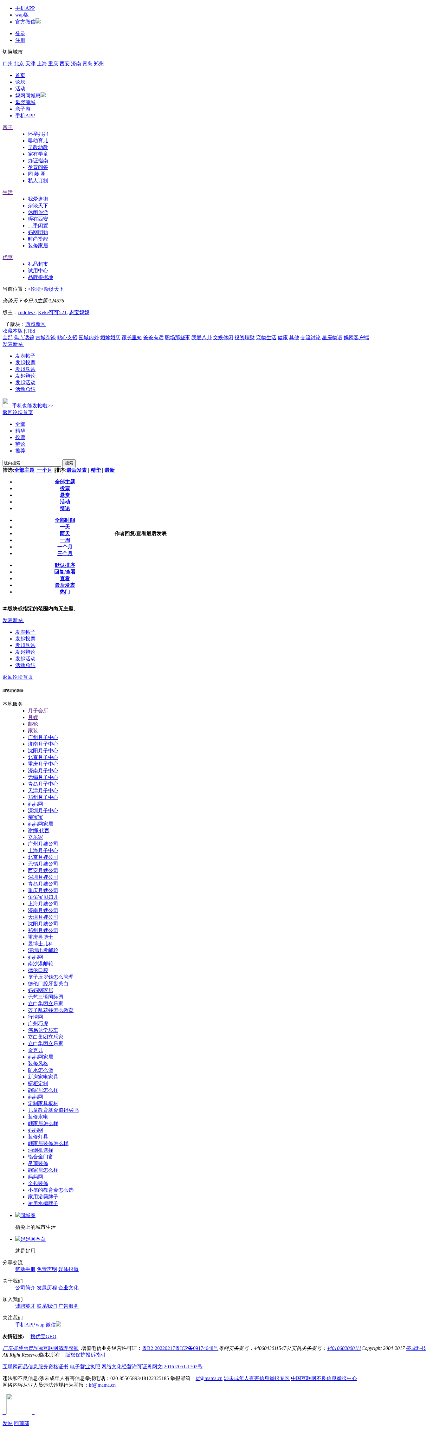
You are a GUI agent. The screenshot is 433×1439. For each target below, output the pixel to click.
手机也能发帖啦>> (32, 405)
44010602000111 (344, 1348)
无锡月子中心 (43, 777)
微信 (51, 1324)
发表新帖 (13, 344)
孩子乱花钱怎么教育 (51, 1010)
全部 (8, 337)
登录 (20, 33)
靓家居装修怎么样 (48, 1143)
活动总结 (25, 389)
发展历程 (47, 1287)
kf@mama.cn (209, 1378)
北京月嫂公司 (43, 857)
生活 (8, 192)
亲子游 (22, 109)
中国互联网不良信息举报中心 (324, 1378)
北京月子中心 (43, 757)
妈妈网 (35, 804)
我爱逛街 (38, 199)
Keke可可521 (52, 312)
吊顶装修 (38, 1163)
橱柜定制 (38, 1083)
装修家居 (38, 245)
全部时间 (65, 520)
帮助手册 (25, 1269)
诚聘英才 (25, 1306)
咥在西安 (38, 219)
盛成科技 (416, 1348)
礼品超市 (38, 264)
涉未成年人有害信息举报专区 (257, 1378)
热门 (65, 591)
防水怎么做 (40, 1070)
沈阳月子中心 (43, 750)
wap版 (22, 14)
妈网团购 (38, 232)
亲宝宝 (35, 817)
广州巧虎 (38, 1023)
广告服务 (68, 1306)
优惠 (8, 257)
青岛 (87, 63)
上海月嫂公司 (43, 903)
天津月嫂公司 (43, 917)
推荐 (20, 450)
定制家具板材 (43, 1103)
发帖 (8, 1423)
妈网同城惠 (28, 95)
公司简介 (25, 1287)
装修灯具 (38, 1136)
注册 (20, 40)
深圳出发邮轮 (43, 950)
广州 (8, 63)
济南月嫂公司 (43, 910)
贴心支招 (67, 337)
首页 (20, 75)
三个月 (65, 553)
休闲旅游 (38, 212)
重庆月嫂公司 (43, 890)
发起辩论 (25, 376)
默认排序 (65, 565)
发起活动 (25, 382)
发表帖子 (25, 356)
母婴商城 (25, 102)
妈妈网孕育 (33, 1239)
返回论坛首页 (18, 412)
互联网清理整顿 (61, 1348)
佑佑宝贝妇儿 (43, 897)
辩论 (20, 444)
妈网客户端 (356, 337)
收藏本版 (13, 331)
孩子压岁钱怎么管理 (51, 977)
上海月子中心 (43, 850)
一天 (65, 526)
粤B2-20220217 (158, 1348)
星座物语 (332, 337)
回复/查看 (65, 571)
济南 (76, 63)
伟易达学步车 (43, 1030)
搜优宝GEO (43, 1336)
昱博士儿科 (40, 943)
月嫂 (33, 717)
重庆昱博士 (40, 937)
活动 (20, 88)
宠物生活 (266, 337)
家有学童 (38, 154)
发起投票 (25, 362)
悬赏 (65, 495)
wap (40, 1324)
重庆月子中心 (43, 764)
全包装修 (38, 1183)
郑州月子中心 (43, 797)
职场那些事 (177, 337)
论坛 (20, 82)
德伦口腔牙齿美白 (48, 983)
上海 (42, 63)
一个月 (44, 470)
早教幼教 (38, 147)
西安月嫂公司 (43, 870)
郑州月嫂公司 (43, 930)
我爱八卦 (201, 337)
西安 (65, 63)
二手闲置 (38, 225)
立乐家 (35, 837)
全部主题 (24, 470)
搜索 (69, 463)
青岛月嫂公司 (43, 883)
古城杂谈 (46, 337)
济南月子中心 (43, 744)
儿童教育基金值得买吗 (53, 1110)
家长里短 (132, 337)
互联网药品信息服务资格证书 (35, 1366)
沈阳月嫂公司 (43, 923)
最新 (110, 470)
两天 (65, 533)
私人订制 (38, 180)
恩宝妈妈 (79, 312)
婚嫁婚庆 (110, 337)
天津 (30, 63)
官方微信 (25, 21)
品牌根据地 (40, 277)
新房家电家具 (43, 1076)
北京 (19, 63)
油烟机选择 (40, 1150)
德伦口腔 (38, 970)
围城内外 (89, 337)
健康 (283, 337)
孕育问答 (38, 167)
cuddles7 (27, 312)
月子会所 (38, 710)
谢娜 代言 (38, 830)
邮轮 (33, 724)
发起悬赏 (25, 369)
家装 (33, 730)
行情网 (35, 1017)
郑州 (99, 63)
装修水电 (38, 1116)
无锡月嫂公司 (43, 863)
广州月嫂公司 (43, 843)
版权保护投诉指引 (85, 1355)
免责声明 (47, 1269)
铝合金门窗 (40, 1156)
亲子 (8, 127)
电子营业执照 (85, 1366)
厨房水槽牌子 (43, 1203)
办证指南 (38, 160)
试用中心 (38, 270)
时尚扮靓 (38, 239)
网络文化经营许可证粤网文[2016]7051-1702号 (152, 1366)
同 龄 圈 (37, 174)
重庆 (53, 63)
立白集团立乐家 (45, 1003)
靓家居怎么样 (43, 1090)
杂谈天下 (38, 205)
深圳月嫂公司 (43, 877)
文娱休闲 (223, 337)
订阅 (30, 331)
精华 (20, 430)
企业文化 (68, 1287)
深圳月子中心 (43, 810)
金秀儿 (35, 1050)
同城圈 (28, 1215)
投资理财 (245, 337)
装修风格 (38, 1063)
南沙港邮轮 (40, 963)
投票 (20, 437)
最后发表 (77, 470)
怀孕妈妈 (38, 134)
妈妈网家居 (40, 823)
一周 (65, 540)
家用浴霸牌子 (43, 1196)
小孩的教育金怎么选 (51, 1190)
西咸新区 (35, 324)
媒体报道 (68, 1269)
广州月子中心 (43, 737)
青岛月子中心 (43, 784)
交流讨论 (311, 337)
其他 (294, 337)
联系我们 (47, 1306)
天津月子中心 (43, 790)
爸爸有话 (153, 337)
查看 (65, 578)
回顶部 (21, 1423)
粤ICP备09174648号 (196, 1348)
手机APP (25, 8)
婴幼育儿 (38, 140)
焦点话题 (24, 337)
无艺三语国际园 (45, 997)
